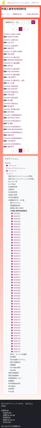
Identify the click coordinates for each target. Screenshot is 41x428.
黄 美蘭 (10, 100)
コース (9, 14)
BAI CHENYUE (12, 89)
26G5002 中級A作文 (10, 103)
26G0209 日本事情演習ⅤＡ (13, 132)
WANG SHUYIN (12, 37)
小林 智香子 (11, 77)
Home (3, 14)
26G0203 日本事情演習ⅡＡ (13, 138)
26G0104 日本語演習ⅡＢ (12, 144)
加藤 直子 (10, 48)
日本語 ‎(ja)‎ (5, 410)
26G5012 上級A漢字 (10, 46)
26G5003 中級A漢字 (10, 98)
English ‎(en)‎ (7, 413)
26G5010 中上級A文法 (11, 57)
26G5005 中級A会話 (10, 86)
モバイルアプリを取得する (10, 426)
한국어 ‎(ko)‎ (7, 422)
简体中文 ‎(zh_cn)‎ (9, 420)
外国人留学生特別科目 (33, 14)
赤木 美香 (10, 112)
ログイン (35, 3)
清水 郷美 (10, 54)
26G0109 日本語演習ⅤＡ (12, 121)
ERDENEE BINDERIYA (14, 60)
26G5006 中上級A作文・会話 (13, 80)
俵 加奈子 (10, 106)
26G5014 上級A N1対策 (12, 34)
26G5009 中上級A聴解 (11, 63)
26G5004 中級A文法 (10, 92)
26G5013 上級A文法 (10, 40)
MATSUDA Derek (13, 118)
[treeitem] (20, 277)
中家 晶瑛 (10, 94)
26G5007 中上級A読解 (11, 74)
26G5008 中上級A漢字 (11, 69)
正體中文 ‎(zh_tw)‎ (9, 415)
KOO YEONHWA (13, 71)
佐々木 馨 (10, 83)
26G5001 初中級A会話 (11, 109)
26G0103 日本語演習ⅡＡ (12, 127)
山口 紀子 (10, 42)
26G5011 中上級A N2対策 (12, 51)
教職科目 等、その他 (19, 14)
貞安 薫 (10, 66)
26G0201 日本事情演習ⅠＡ (12, 115)
